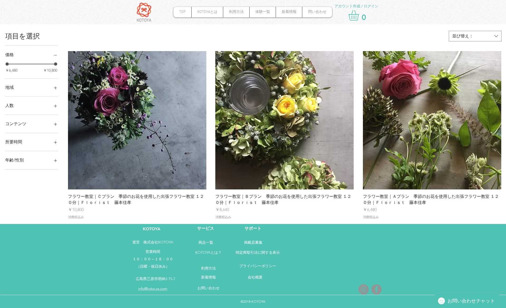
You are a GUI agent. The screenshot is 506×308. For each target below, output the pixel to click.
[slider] (7, 64)
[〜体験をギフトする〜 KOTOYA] (376, 289)
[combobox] (475, 36)
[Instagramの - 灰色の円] (363, 289)
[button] (359, 15)
